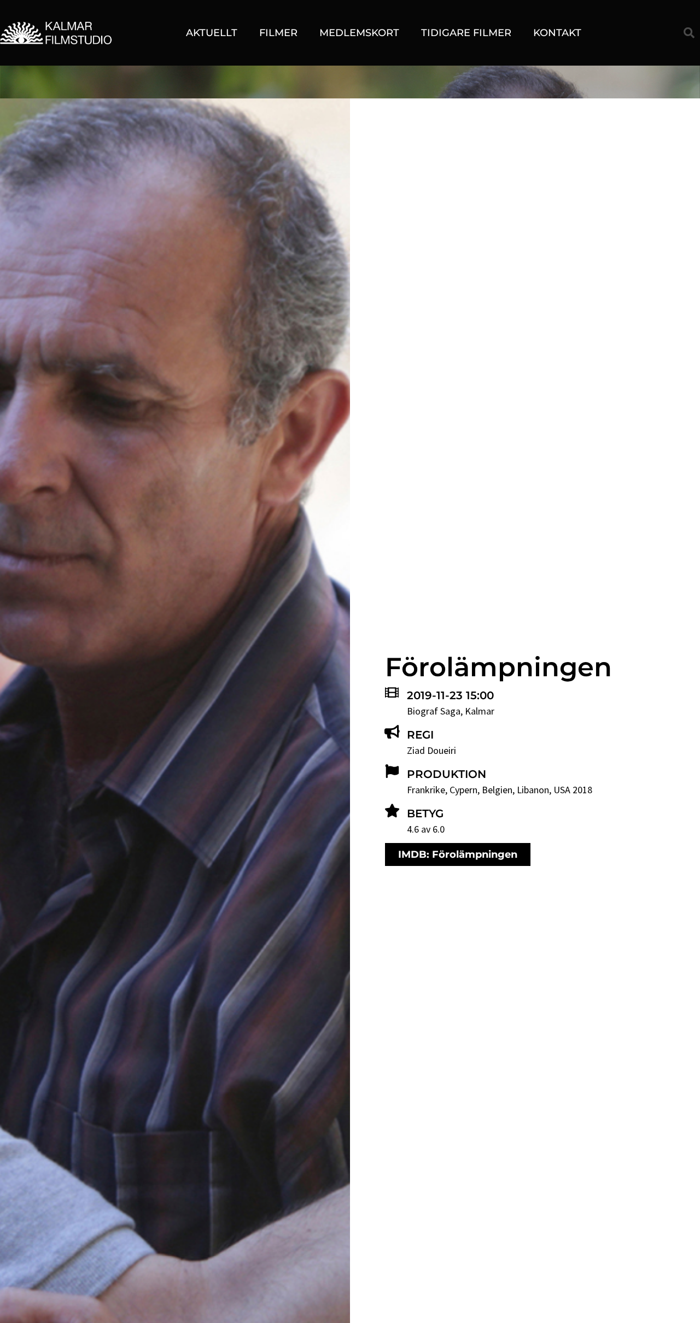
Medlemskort (359, 33)
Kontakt (557, 33)
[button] (689, 33)
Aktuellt (211, 33)
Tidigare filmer (466, 33)
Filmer (278, 33)
